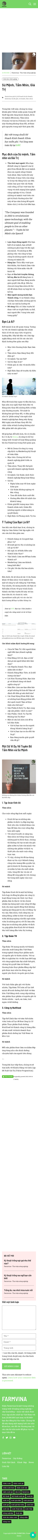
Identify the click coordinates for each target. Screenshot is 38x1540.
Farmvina (6, 1458)
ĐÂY (12, 608)
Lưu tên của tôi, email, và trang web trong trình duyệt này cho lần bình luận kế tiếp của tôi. (19, 1356)
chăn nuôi (7, 1483)
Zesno (15, 437)
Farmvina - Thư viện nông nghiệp (24, 73)
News (31, 1462)
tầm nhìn (29, 99)
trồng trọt (6, 1522)
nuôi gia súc (28, 1500)
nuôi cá (6, 1500)
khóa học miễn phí (11, 99)
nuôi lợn (6, 1509)
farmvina (8, 96)
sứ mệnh (22, 99)
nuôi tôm (28, 1509)
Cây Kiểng (17, 1458)
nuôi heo (30, 1505)
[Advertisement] (19, 28)
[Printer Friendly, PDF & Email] (7, 1076)
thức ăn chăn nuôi (10, 1517)
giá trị (14, 96)
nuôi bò (30, 1496)
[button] (30, 4)
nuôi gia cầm (16, 1500)
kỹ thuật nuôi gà (18, 1496)
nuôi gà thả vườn (17, 1505)
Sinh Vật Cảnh (8, 1462)
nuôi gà (6, 1505)
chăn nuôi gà (18, 1483)
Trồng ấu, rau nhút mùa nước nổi (18, 1290)
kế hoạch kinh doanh (24, 96)
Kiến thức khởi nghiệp (10, 79)
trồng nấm (24, 1517)
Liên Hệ (5, 1466)
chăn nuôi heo (8, 1488)
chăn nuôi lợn (22, 1488)
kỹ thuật (6, 1496)
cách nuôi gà (8, 1492)
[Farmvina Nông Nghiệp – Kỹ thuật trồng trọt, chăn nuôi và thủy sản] (4, 4)
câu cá (17, 1492)
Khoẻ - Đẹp (22, 1462)
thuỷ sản (19, 1513)
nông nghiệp (8, 1513)
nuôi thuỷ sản (17, 1509)
